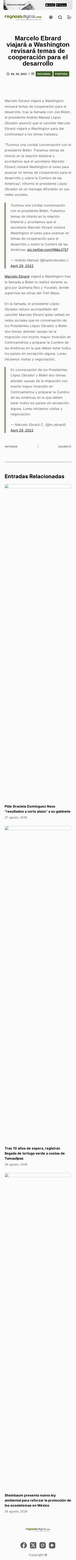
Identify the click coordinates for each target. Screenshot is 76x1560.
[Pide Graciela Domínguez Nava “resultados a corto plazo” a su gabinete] (38, 642)
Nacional (44, 73)
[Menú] (69, 17)
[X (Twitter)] (33, 1545)
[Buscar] (60, 17)
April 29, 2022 (22, 266)
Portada (61, 73)
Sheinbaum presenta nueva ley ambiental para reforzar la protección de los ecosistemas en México (38, 1500)
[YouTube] (52, 1545)
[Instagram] (42, 1545)
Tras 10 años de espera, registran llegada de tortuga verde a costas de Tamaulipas (35, 1153)
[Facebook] (23, 1545)
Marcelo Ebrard (17, 276)
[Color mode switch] (51, 17)
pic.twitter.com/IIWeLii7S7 (47, 250)
